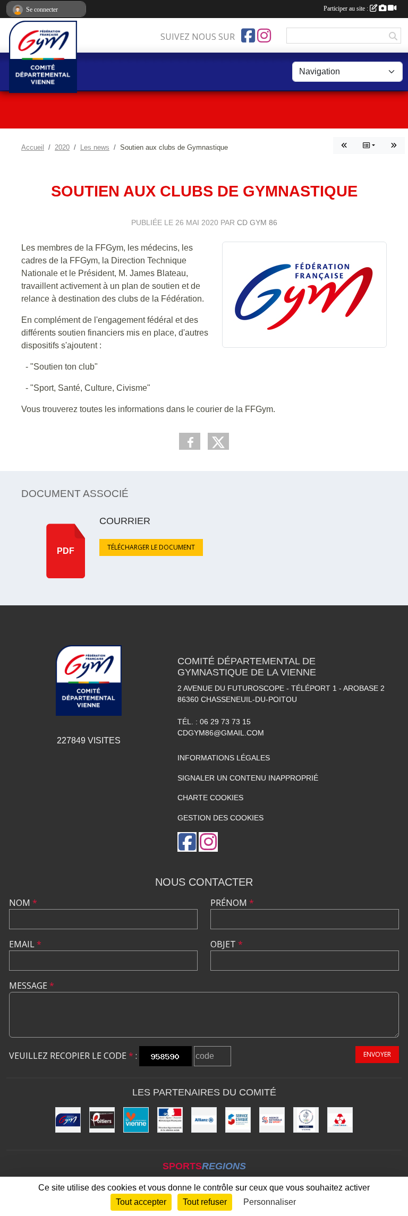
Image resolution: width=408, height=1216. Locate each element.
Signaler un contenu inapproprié (247, 778)
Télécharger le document (151, 547)
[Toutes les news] (369, 145)
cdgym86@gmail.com (220, 733)
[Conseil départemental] (136, 1120)
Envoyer (377, 1054)
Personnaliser (269, 1201)
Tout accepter (141, 1201)
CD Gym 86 (257, 222)
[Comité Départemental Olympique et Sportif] (306, 1120)
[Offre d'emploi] (393, 145)
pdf (65, 550)
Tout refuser (205, 1201)
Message (31, 985)
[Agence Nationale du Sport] (272, 1120)
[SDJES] (170, 1120)
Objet (226, 944)
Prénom (232, 903)
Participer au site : (347, 8)
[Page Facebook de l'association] (248, 36)
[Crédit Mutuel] (340, 1120)
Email (25, 944)
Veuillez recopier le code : (73, 1055)
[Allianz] (204, 1120)
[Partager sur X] (218, 441)
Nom (23, 903)
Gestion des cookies (220, 817)
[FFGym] (68, 1120)
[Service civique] (238, 1120)
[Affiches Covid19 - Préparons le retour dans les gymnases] (344, 145)
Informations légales (223, 757)
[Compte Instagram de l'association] (264, 36)
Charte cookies (210, 797)
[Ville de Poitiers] (102, 1120)
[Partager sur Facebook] (189, 441)
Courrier (124, 521)
